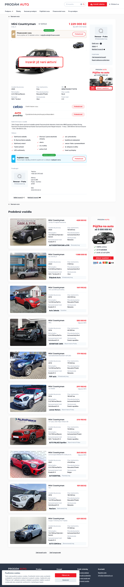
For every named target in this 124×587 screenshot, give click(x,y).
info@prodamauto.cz (105, 576)
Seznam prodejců (30, 11)
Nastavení (65, 580)
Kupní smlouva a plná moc (100, 60)
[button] (33, 198)
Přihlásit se (115, 4)
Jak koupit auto (41, 552)
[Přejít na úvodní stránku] (17, 4)
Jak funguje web (55, 552)
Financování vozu (59, 11)
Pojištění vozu (45, 11)
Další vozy (95, 43)
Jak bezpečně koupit (99, 57)
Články (18, 11)
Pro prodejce (73, 11)
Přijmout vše (65, 575)
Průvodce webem (83, 573)
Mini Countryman (56, 220)
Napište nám (102, 573)
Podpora (8, 11)
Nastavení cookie (83, 581)
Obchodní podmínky (84, 576)
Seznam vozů (15, 16)
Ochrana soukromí (83, 578)
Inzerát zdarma (98, 4)
